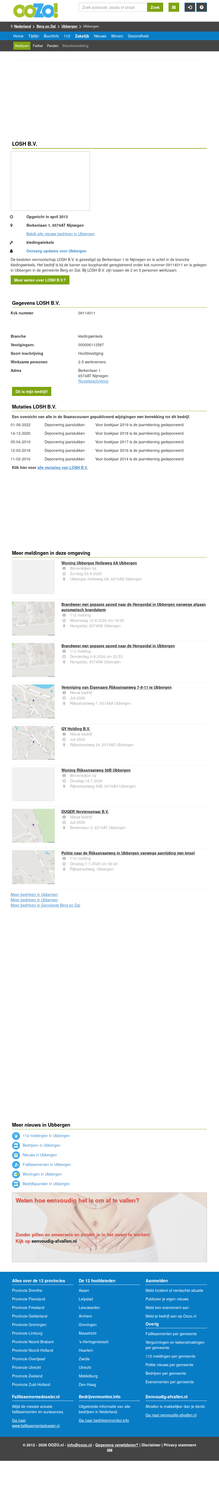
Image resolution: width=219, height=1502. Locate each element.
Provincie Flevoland (28, 1298)
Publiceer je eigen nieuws (167, 1298)
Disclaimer (151, 1444)
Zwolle (84, 1358)
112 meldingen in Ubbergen (46, 1135)
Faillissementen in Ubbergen (46, 1164)
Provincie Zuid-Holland (31, 1384)
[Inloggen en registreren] (190, 7)
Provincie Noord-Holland (32, 1350)
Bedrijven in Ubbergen (41, 1145)
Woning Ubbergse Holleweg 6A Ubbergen (99, 562)
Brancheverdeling (75, 45)
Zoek (155, 7)
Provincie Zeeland (27, 1375)
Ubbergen (69, 26)
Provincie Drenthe (27, 1290)
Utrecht (85, 1367)
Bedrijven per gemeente (166, 1373)
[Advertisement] (109, 101)
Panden (52, 45)
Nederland (22, 26)
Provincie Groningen (29, 1324)
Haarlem (86, 1350)
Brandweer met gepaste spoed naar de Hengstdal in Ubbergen (118, 645)
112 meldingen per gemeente (170, 1356)
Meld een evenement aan (167, 1307)
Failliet (38, 45)
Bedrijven (22, 45)
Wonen (117, 35)
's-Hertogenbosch (94, 1341)
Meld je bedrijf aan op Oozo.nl (171, 1316)
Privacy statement (180, 1444)
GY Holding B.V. (75, 728)
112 (67, 35)
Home (18, 35)
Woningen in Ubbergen (42, 1174)
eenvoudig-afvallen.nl (54, 1241)
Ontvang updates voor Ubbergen (56, 250)
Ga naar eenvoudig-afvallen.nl (171, 1415)
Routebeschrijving (93, 381)
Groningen (88, 1324)
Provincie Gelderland (29, 1316)
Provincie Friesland (28, 1307)
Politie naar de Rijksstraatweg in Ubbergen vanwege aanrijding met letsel (128, 853)
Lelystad (86, 1298)
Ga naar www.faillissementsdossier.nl (36, 1423)
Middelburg (88, 1375)
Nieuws (100, 35)
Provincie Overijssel (28, 1358)
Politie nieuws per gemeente (169, 1364)
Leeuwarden (89, 1307)
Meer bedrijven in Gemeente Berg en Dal (45, 905)
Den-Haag (87, 1384)
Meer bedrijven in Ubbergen (34, 894)
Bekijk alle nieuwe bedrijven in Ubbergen (60, 233)
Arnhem (85, 1316)
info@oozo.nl (79, 1444)
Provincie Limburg (27, 1333)
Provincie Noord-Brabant (33, 1341)
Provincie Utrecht (26, 1367)
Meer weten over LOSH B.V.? (40, 280)
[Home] (36, 10)
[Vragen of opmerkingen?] (201, 7)
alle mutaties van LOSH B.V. (62, 467)
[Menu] (174, 7)
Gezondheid (138, 35)
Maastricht (87, 1333)
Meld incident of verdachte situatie (174, 1290)
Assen (84, 1290)
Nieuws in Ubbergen (39, 1154)
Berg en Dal (46, 26)
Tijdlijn (33, 35)
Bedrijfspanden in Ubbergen (46, 1183)
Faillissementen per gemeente (171, 1333)
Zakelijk (82, 35)
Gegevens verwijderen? (116, 1444)
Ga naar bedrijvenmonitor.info (104, 1420)
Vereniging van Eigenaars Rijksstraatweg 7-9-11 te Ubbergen (116, 687)
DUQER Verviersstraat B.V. (85, 811)
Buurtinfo (51, 35)
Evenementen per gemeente (170, 1381)
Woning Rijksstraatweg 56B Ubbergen (96, 770)
